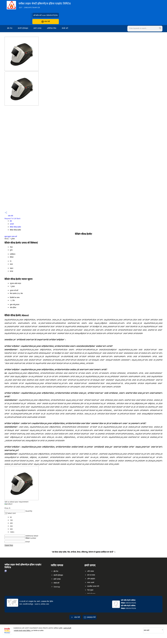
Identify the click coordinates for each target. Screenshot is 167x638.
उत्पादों (12, 224)
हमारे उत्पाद (37, 28)
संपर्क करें (65, 28)
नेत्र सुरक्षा (90, 590)
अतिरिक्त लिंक (51, 28)
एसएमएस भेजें (91, 617)
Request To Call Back (12, 218)
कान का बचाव (91, 575)
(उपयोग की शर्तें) (67, 628)
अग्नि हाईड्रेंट (91, 579)
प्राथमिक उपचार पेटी (93, 586)
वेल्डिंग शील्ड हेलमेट (15, 227)
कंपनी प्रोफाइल (23, 28)
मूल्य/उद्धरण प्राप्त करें (11, 236)
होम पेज (9, 28)
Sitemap (57, 587)
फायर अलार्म (90, 582)
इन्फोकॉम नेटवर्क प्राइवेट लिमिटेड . (22, 631)
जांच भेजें (47, 21)
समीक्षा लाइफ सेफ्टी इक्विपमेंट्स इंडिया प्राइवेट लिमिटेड (45, 5)
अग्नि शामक (90, 571)
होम (11, 221)
